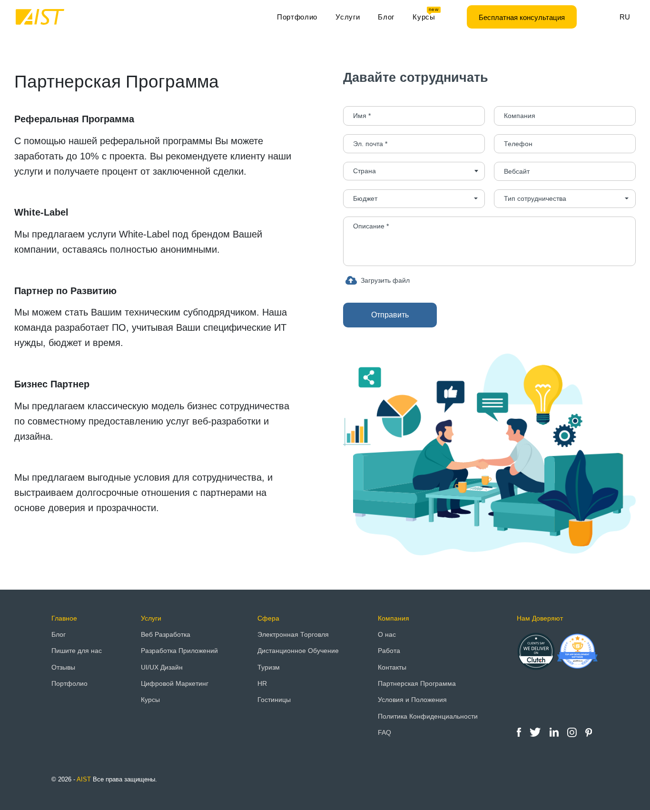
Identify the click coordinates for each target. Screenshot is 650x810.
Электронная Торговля (293, 634)
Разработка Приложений (179, 650)
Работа (389, 650)
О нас (387, 634)
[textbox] (414, 171)
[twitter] (536, 732)
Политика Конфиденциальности (428, 716)
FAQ (384, 732)
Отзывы (63, 667)
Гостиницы (274, 699)
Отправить (390, 315)
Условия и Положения (412, 699)
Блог (386, 17)
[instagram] (573, 732)
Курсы (426, 14)
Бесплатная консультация (522, 17)
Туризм (268, 667)
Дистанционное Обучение (298, 650)
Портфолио (297, 17)
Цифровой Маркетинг (174, 683)
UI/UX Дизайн (162, 667)
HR (262, 683)
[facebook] (520, 732)
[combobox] (414, 171)
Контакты (392, 667)
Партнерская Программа (417, 683)
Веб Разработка (165, 634)
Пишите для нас (76, 650)
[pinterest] (588, 732)
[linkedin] (555, 732)
